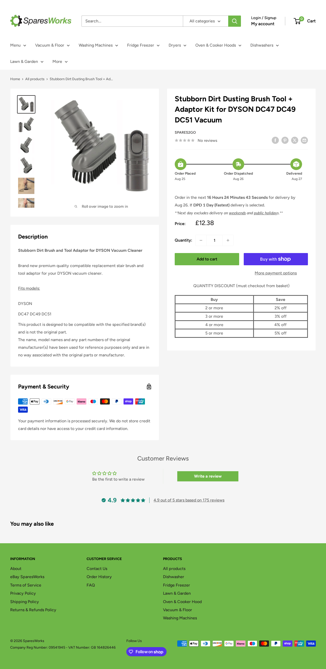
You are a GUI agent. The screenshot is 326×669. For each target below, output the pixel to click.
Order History (99, 576)
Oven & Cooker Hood (182, 601)
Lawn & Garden (24, 61)
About (15, 568)
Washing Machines (96, 45)
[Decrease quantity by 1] (201, 240)
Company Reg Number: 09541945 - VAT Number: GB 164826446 (63, 647)
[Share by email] (304, 140)
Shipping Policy (24, 601)
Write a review (208, 476)
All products (35, 79)
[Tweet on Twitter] (294, 140)
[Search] (234, 21)
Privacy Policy (23, 593)
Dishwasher (173, 576)
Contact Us (97, 568)
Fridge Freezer (140, 45)
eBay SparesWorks (27, 576)
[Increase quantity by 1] (228, 240)
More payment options (276, 273)
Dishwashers (261, 45)
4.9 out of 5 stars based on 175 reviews (189, 500)
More (57, 61)
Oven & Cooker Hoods (215, 45)
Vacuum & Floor (49, 45)
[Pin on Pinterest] (285, 140)
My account (263, 23)
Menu (15, 45)
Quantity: (183, 240)
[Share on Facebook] (275, 140)
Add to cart (207, 259)
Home (15, 79)
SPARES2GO (185, 132)
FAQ (91, 585)
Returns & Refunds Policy (33, 609)
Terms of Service (25, 585)
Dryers (175, 45)
